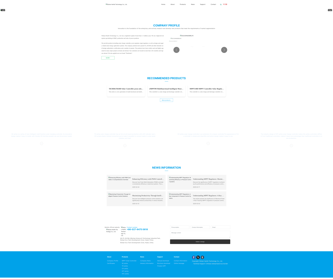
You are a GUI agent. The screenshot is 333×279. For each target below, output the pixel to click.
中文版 (225, 4)
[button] (330, 10)
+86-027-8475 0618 (137, 260)
